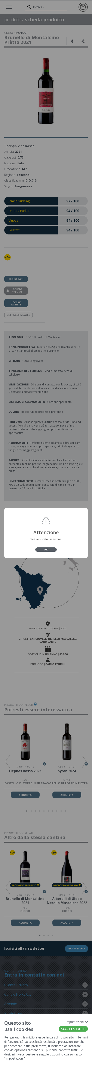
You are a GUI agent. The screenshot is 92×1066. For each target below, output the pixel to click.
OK (46, 549)
